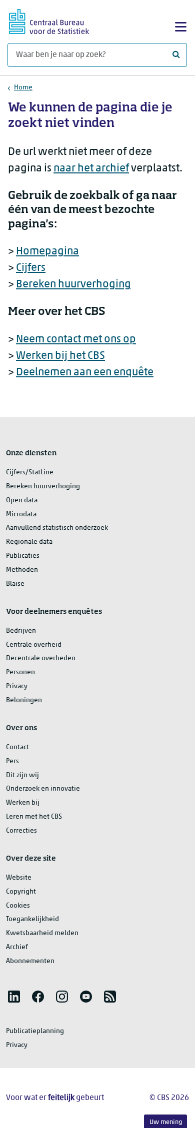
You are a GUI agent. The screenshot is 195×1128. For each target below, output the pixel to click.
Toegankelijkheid (32, 919)
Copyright (21, 892)
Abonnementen (30, 961)
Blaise (15, 584)
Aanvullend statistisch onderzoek (57, 528)
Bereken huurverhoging (73, 284)
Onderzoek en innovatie (43, 789)
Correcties (21, 831)
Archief (17, 947)
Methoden (22, 570)
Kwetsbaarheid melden (42, 933)
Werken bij (23, 803)
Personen (20, 672)
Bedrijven (21, 631)
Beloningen (24, 700)
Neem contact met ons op (76, 339)
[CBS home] (49, 20)
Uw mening (166, 1122)
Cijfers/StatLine (30, 472)
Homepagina (47, 251)
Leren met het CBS (34, 817)
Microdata (21, 514)
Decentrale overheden (41, 658)
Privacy (17, 686)
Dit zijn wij (22, 775)
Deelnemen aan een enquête (85, 372)
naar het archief (91, 168)
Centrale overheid (34, 645)
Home (23, 87)
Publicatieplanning (35, 1031)
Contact (17, 747)
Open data (22, 500)
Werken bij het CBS (60, 356)
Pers (12, 761)
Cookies (18, 906)
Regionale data (29, 542)
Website (19, 878)
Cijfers (31, 268)
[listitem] (14, 997)
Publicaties (23, 556)
